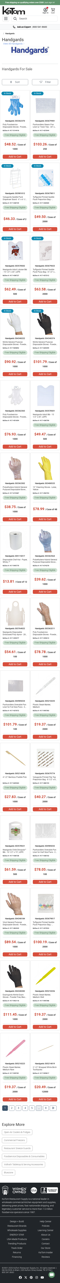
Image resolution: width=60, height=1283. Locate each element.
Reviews (46, 1257)
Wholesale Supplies (16, 1230)
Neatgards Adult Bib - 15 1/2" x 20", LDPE (43, 415)
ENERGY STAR (17, 1234)
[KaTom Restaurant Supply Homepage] (14, 10)
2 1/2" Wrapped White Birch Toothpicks (45, 1068)
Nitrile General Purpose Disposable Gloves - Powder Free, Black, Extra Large (45, 344)
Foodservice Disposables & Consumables (24, 1156)
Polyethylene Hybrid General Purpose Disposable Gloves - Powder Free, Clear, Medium (15, 489)
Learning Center (45, 1230)
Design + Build (17, 1221)
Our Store (45, 1248)
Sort (17, 82)
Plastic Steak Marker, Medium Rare (11, 1068)
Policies (45, 1226)
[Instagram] (36, 1277)
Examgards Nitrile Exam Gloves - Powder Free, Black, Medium (14, 997)
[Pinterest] (31, 1277)
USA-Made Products (17, 1239)
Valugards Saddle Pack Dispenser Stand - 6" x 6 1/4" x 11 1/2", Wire (15, 199)
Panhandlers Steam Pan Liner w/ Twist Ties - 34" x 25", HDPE (44, 126)
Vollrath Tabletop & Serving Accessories (23, 1164)
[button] (45, 11)
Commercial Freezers (14, 1140)
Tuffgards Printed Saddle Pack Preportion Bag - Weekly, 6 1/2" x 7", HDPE (43, 924)
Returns (17, 1252)
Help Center (45, 1221)
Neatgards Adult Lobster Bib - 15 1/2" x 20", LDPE (15, 270)
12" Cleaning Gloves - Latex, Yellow (44, 488)
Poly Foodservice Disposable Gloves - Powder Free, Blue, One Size (15, 126)
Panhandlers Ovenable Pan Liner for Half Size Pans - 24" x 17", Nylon (45, 852)
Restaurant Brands (17, 1226)
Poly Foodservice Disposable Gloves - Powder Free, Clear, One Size (15, 416)
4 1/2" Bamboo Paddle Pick (15, 777)
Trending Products (17, 1243)
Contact (46, 1243)
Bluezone (8, 1172)
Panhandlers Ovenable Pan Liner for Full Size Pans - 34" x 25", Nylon (15, 707)
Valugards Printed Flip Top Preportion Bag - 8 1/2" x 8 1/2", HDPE (44, 779)
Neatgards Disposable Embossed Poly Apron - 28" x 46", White (14, 634)
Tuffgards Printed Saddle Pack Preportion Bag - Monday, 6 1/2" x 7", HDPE (44, 199)
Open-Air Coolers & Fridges (17, 1132)
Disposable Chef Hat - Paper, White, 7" (15, 561)
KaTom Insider (46, 1252)
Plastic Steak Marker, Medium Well (42, 996)
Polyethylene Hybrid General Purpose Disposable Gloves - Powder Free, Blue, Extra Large (45, 563)
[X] (25, 1277)
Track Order (17, 1248)
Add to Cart (15, 156)
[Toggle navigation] (6, 19)
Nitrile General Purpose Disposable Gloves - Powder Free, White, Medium (15, 344)
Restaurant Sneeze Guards (17, 1148)
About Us (45, 1234)
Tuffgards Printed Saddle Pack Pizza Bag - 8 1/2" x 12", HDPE (43, 271)
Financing (17, 1257)
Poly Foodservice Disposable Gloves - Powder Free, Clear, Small (45, 634)
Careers (45, 1239)
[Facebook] (20, 1277)
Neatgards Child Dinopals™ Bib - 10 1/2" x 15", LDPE (14, 851)
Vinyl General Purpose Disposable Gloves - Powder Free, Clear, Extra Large (15, 924)
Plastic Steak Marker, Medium (42, 706)
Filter (48, 82)
